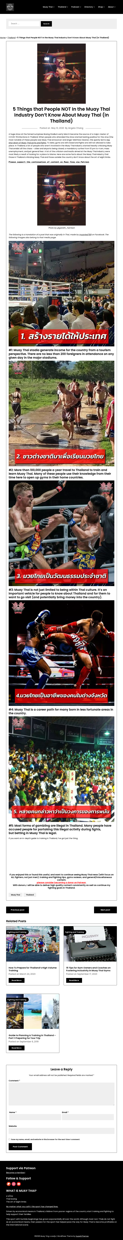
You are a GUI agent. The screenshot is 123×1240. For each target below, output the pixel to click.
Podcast (75, 7)
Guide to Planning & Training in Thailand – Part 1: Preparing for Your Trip (32, 1037)
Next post (105, 909)
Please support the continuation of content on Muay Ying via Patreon (49, 162)
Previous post (17, 909)
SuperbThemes (82, 1236)
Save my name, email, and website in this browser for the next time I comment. (45, 1139)
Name (12, 1112)
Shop (100, 7)
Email (65, 1112)
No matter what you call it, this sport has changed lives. (32, 1206)
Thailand (62, 7)
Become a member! (15, 1172)
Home (3, 37)
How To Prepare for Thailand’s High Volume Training (33, 969)
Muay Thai (48, 7)
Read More (17, 980)
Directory (88, 7)
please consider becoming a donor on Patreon (61, 882)
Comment (14, 1080)
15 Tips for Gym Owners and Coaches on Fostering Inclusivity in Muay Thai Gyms (88, 969)
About (111, 7)
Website (13, 1126)
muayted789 (85, 234)
